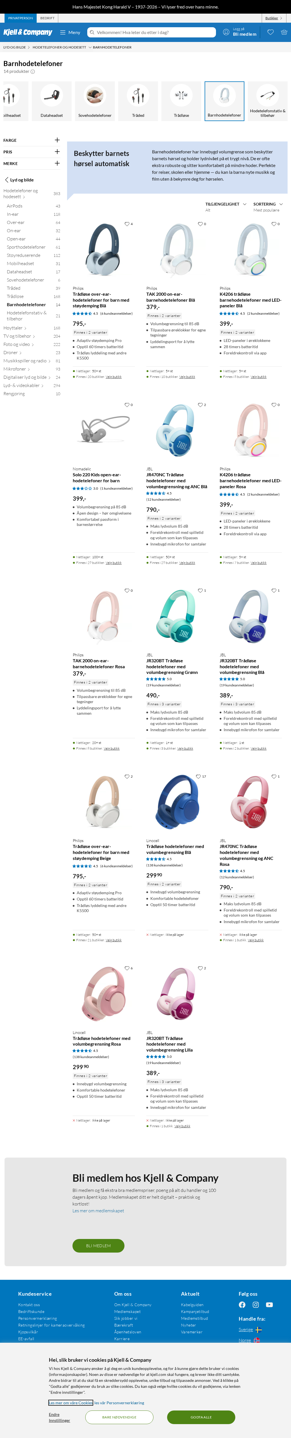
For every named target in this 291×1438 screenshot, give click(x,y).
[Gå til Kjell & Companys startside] (29, 32)
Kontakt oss (29, 1304)
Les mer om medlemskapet (98, 1210)
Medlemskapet (127, 1311)
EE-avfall (26, 1338)
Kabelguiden (192, 1304)
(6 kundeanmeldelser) (116, 313)
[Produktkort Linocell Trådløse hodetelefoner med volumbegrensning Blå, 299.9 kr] (177, 802)
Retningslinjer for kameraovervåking (51, 1325)
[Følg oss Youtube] (269, 1304)
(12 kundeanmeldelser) (163, 499)
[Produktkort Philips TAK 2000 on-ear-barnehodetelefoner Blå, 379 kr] (177, 249)
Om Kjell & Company (133, 1304)
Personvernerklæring (37, 1318)
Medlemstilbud (194, 1318)
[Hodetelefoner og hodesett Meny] (90, 47)
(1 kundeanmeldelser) (116, 488)
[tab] (21, 18)
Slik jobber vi (126, 1318)
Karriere (122, 1338)
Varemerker (192, 1331)
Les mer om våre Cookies (71, 1402)
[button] (32, 71)
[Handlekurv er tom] (284, 32)
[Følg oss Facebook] (242, 1304)
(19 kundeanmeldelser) (163, 685)
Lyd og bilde (22, 179)
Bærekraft (123, 1325)
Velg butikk (114, 377)
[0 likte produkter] (270, 32)
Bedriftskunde (31, 1311)
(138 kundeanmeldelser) (164, 865)
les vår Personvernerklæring (119, 1402)
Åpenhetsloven (127, 1331)
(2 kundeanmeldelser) (263, 313)
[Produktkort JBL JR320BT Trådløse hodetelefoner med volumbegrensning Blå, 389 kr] (250, 616)
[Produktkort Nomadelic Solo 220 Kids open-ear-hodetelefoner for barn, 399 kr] (103, 430)
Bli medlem (98, 1245)
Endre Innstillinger (59, 1417)
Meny (74, 32)
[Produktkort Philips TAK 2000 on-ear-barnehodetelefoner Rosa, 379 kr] (103, 616)
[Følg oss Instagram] (255, 1304)
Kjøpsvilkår (28, 1331)
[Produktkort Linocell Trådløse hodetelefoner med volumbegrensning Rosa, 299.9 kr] (103, 994)
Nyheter (188, 1325)
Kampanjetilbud (195, 1311)
